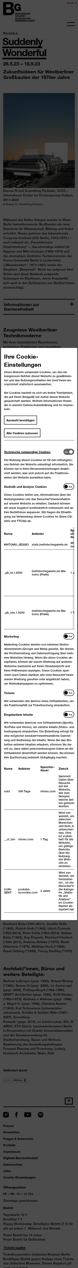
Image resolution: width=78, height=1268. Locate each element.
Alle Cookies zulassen (22, 433)
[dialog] (39, 634)
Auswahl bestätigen (20, 420)
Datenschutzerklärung (37, 405)
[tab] (33, 451)
